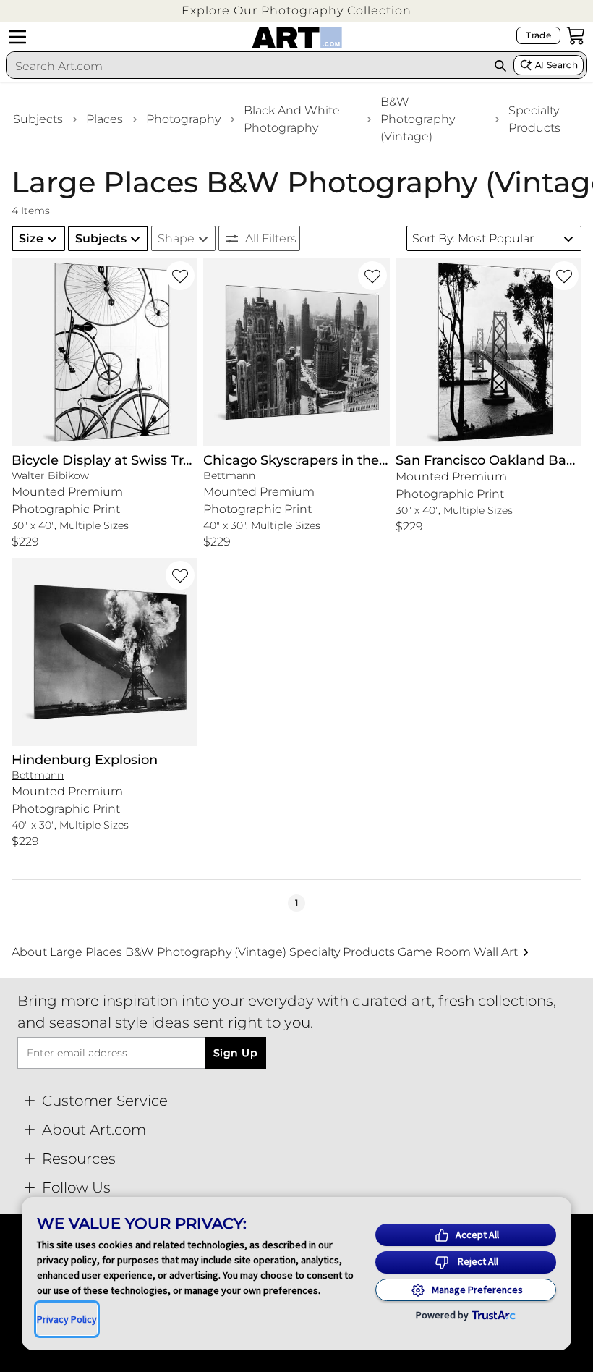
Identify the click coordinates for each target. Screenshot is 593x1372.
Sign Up (235, 1052)
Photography (183, 119)
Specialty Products (534, 119)
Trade (538, 35)
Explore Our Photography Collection (296, 10)
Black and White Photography (292, 119)
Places (104, 119)
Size (31, 238)
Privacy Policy (67, 1319)
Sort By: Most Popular (473, 238)
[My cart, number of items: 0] (575, 35)
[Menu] (17, 36)
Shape (176, 238)
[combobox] (247, 66)
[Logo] (297, 37)
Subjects (38, 119)
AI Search (556, 64)
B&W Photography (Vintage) (417, 119)
